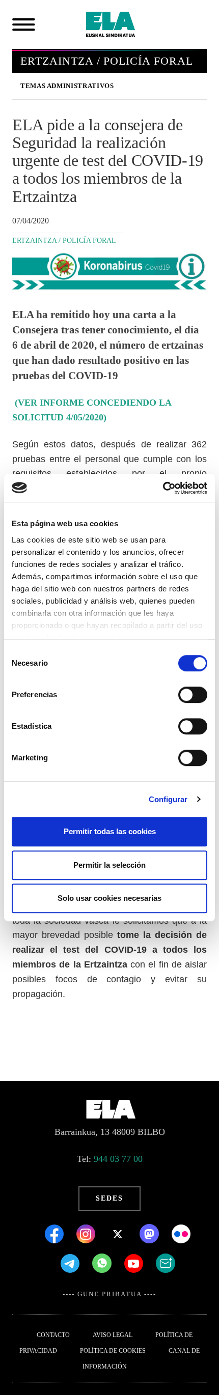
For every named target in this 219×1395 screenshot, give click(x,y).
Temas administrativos (67, 86)
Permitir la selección (109, 865)
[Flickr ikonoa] (181, 1233)
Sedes (109, 1198)
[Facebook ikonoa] (55, 1233)
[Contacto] (165, 1263)
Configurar (168, 799)
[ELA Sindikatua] (123, 24)
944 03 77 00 (118, 1159)
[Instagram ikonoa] (87, 1233)
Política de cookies (113, 1350)
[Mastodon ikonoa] (150, 1233)
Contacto (53, 1335)
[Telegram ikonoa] (71, 1263)
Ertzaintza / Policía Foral (64, 240)
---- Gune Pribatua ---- (109, 1294)
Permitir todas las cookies (110, 831)
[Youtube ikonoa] (135, 1263)
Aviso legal (112, 1335)
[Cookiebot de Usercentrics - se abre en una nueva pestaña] (162, 488)
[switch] (192, 695)
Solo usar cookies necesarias (109, 898)
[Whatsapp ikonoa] (103, 1263)
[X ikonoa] (118, 1233)
